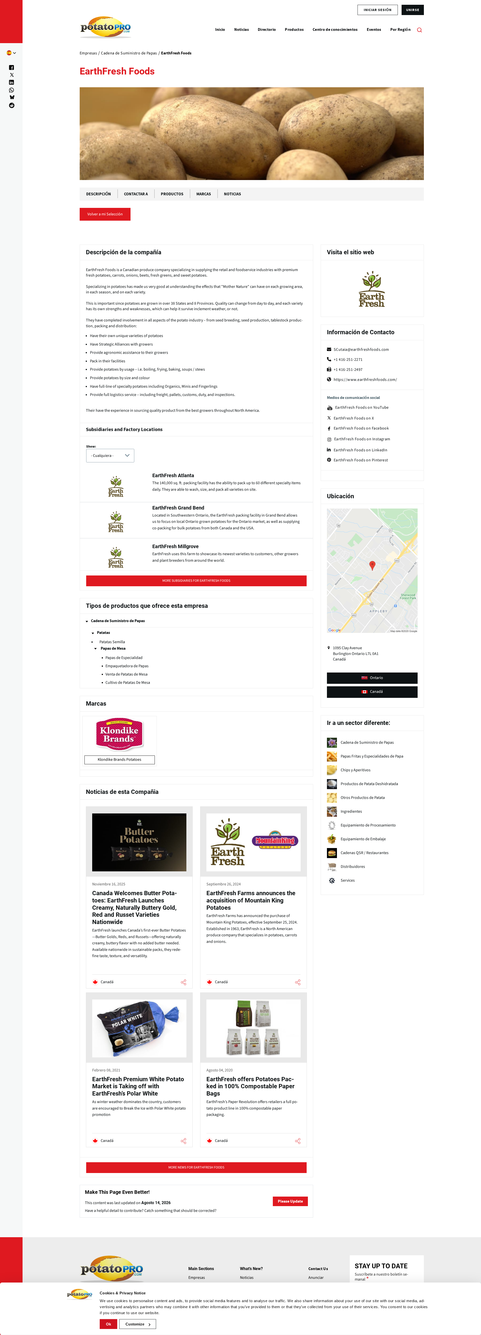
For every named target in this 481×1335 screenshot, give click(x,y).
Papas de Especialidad (124, 657)
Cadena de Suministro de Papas (118, 621)
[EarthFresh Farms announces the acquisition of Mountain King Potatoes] (253, 898)
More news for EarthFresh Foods (196, 1167)
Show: (91, 446)
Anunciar (316, 1277)
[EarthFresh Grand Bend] (196, 520)
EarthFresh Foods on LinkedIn (361, 450)
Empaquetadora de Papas (127, 666)
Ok (108, 1324)
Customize (135, 1324)
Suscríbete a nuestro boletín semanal (381, 1277)
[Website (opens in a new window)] (372, 289)
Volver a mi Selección (105, 214)
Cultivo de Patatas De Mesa (127, 682)
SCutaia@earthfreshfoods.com (361, 349)
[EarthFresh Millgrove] (196, 554)
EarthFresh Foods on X (354, 418)
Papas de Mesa (113, 648)
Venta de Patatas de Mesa (126, 674)
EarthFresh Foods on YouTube (362, 407)
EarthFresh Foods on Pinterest (361, 460)
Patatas (103, 633)
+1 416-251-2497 (348, 369)
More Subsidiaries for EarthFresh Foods (196, 580)
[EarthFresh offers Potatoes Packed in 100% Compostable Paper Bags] (253, 1070)
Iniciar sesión (378, 10)
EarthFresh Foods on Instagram (362, 439)
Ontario (376, 678)
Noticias (247, 1277)
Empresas (196, 1277)
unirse (412, 10)
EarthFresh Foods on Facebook (361, 428)
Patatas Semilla (112, 641)
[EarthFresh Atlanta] (196, 484)
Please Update (290, 1201)
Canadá (376, 691)
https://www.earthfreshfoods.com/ (365, 379)
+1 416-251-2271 (348, 359)
